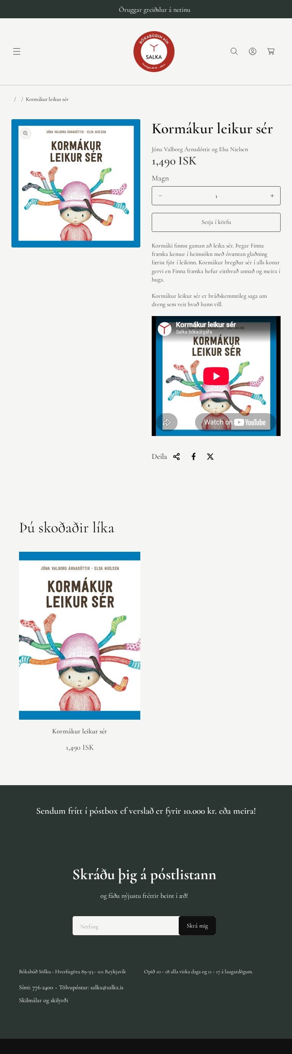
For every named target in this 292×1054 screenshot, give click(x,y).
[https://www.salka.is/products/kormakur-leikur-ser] (193, 456)
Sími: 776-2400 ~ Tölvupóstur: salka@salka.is (71, 987)
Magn (160, 178)
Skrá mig (197, 925)
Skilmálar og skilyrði (43, 1000)
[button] (17, 51)
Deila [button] (159, 456)
